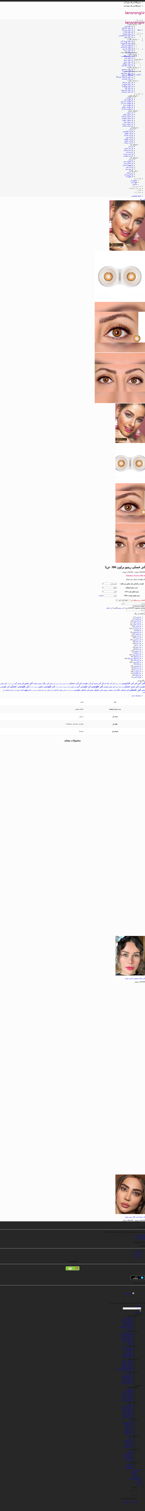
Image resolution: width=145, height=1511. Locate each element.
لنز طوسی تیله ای (127, 109)
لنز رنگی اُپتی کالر (127, 45)
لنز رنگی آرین (128, 26)
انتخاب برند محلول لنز (137, 600)
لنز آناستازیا (137, 621)
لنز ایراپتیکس (136, 632)
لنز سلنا (138, 649)
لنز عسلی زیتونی (127, 120)
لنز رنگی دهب (128, 58)
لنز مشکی (129, 173)
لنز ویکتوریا (137, 673)
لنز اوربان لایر (136, 628)
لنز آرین (138, 617)
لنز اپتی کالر (137, 623)
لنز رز (139, 645)
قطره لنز (134, 182)
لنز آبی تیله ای (128, 135)
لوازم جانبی (137, 178)
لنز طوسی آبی (128, 99)
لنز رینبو (142, 199)
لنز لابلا (139, 664)
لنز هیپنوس (137, 671)
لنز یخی (130, 159)
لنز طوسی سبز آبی (127, 103)
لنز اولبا (138, 630)
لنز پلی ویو (137, 636)
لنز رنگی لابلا (129, 88)
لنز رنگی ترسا (128, 50)
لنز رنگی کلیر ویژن (127, 90)
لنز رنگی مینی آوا (127, 30)
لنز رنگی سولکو (128, 64)
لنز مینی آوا (137, 669)
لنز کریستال (137, 660)
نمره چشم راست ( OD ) (132, 595)
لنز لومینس (137, 666)
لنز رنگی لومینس (127, 79)
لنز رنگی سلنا (128, 65)
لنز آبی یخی (129, 167)
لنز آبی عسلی (128, 141)
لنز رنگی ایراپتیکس (127, 47)
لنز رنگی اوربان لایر (127, 41)
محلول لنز (133, 180)
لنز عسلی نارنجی (127, 124)
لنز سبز (130, 146)
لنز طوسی (129, 97)
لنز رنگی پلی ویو (128, 48)
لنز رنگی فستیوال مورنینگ (124, 77)
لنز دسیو (138, 641)
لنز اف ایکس (137, 624)
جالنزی (134, 184)
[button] (139, 30)
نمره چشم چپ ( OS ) (132, 591)
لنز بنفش (52, 683)
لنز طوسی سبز (128, 105)
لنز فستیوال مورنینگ (134, 658)
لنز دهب (138, 643)
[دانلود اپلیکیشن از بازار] (72, 1269)
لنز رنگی (138, 20)
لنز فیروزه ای (128, 174)
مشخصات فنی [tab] (136, 695)
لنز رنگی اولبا (128, 37)
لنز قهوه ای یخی (128, 165)
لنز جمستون (137, 639)
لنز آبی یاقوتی (128, 133)
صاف (100, 595)
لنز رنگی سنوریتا (127, 71)
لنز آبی (131, 129)
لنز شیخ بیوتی (136, 654)
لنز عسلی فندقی (127, 126)
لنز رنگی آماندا (128, 32)
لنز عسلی (130, 113)
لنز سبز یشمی (128, 148)
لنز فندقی (40, 690)
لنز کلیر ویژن (136, 662)
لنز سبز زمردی (128, 154)
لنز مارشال (137, 668)
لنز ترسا (138, 638)
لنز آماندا (138, 619)
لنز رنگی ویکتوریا (127, 86)
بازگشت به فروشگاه (130, 1502)
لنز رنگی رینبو (128, 62)
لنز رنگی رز (129, 52)
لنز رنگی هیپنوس (127, 84)
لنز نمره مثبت (136, 186)
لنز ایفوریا (138, 634)
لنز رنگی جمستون (127, 69)
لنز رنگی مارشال (127, 82)
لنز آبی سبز (129, 137)
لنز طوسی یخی (128, 161)
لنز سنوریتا (137, 651)
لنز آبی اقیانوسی (128, 131)
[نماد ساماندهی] (128, 1293)
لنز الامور (138, 626)
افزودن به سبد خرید (138, 606)
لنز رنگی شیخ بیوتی (127, 73)
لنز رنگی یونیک (128, 56)
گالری (139, 190)
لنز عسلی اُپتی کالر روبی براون (135, 1217)
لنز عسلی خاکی (128, 114)
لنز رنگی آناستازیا (127, 28)
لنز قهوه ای (129, 176)
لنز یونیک (138, 675)
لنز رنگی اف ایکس (127, 35)
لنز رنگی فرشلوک (127, 75)
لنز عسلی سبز (128, 122)
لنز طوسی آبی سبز (127, 101)
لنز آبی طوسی (128, 139)
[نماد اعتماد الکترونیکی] (140, 1292)
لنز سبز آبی (129, 152)
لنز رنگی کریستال (127, 92)
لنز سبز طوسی (128, 156)
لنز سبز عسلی (128, 150)
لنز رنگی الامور (128, 43)
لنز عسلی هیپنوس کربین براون (135, 978)
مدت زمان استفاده (132, 587)
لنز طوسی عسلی (127, 107)
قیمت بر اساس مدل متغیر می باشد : (132, 584)
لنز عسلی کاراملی (127, 116)
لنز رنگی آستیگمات (135, 188)
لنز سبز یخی (129, 169)
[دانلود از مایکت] (72, 1277)
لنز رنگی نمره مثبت (41, 683)
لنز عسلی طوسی (127, 118)
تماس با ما (137, 192)
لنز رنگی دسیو (128, 60)
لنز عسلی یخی (128, 163)
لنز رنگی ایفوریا (128, 33)
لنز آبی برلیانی (128, 143)
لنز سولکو (138, 653)
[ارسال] (144, 612)
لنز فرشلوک (137, 656)
